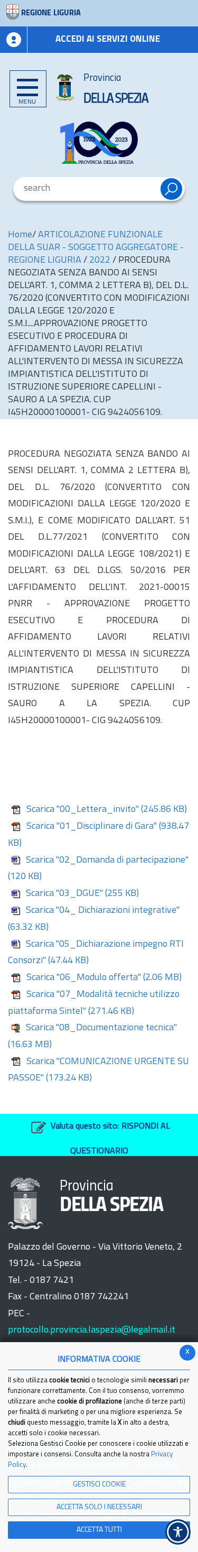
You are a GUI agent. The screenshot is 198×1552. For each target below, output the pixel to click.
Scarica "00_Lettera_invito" (106, 810)
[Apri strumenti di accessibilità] (178, 1532)
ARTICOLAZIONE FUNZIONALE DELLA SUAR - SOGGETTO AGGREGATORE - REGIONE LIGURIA (96, 247)
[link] (99, 143)
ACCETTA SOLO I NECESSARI (99, 1507)
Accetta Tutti (99, 1530)
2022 (99, 260)
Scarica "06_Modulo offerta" (104, 978)
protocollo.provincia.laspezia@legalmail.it (91, 1330)
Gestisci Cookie (99, 1485)
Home (20, 235)
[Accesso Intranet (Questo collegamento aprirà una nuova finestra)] (13, 39)
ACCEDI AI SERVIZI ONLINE (107, 39)
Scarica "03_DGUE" (82, 894)
